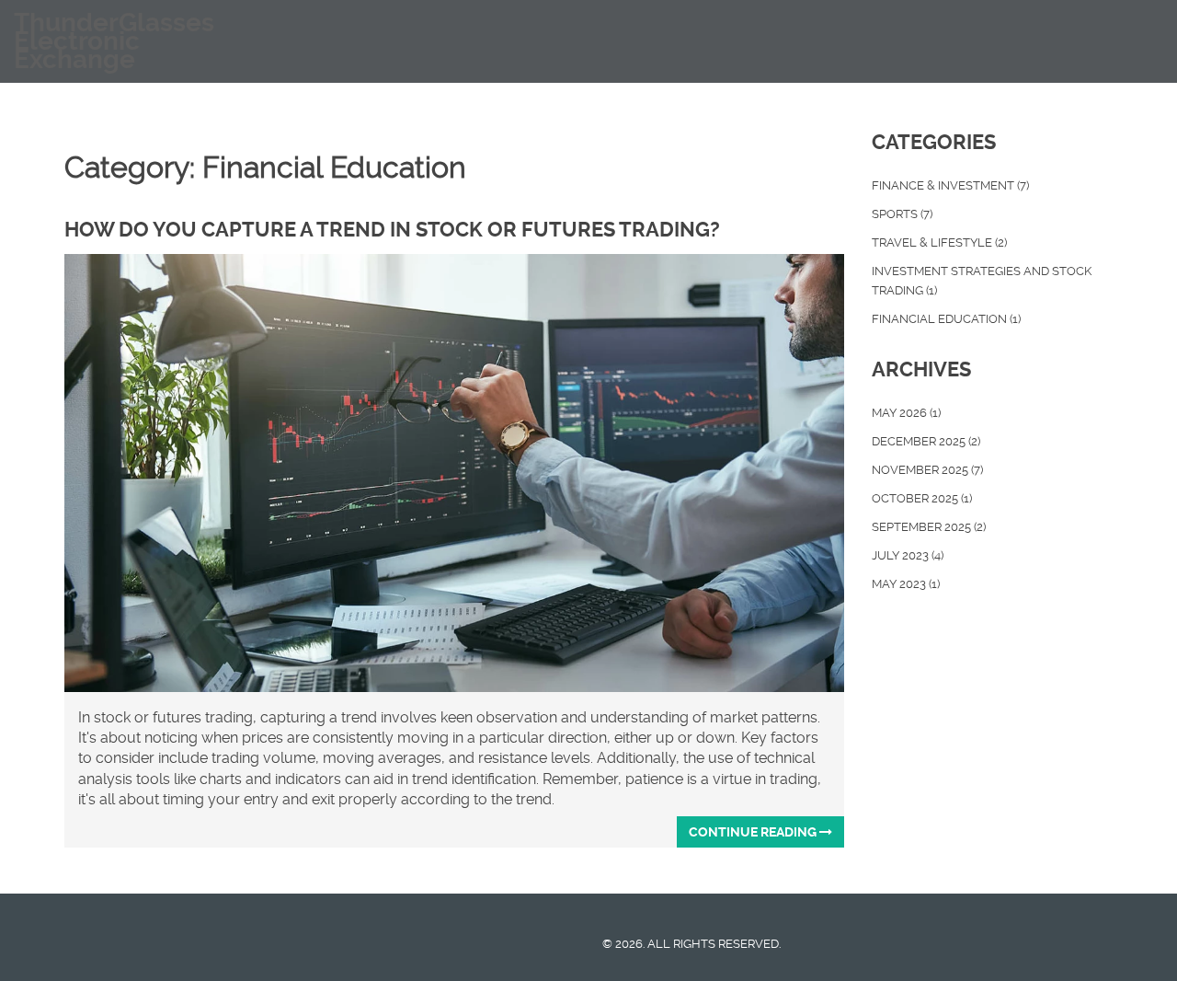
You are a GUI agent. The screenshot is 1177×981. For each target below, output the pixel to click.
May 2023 (906, 584)
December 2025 (926, 441)
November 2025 (927, 470)
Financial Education (946, 319)
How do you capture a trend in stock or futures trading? (392, 229)
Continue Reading (754, 832)
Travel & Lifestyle (939, 242)
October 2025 (922, 498)
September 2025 (929, 527)
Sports (902, 214)
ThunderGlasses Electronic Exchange (114, 41)
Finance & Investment (950, 185)
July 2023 (907, 555)
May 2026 (906, 413)
